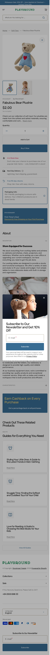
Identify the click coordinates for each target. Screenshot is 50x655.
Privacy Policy (30, 356)
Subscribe (24, 347)
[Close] (43, 298)
